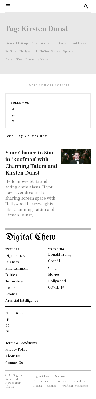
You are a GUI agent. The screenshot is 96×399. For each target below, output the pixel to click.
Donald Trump (60, 254)
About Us (12, 356)
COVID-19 (56, 287)
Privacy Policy (16, 349)
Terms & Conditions (21, 342)
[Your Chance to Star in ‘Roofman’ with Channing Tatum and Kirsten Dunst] (76, 156)
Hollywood (57, 280)
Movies (53, 274)
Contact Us (14, 362)
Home (9, 136)
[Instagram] (13, 115)
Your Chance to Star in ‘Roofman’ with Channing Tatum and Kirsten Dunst (31, 162)
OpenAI (54, 260)
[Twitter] (13, 120)
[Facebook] (13, 109)
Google (53, 267)
